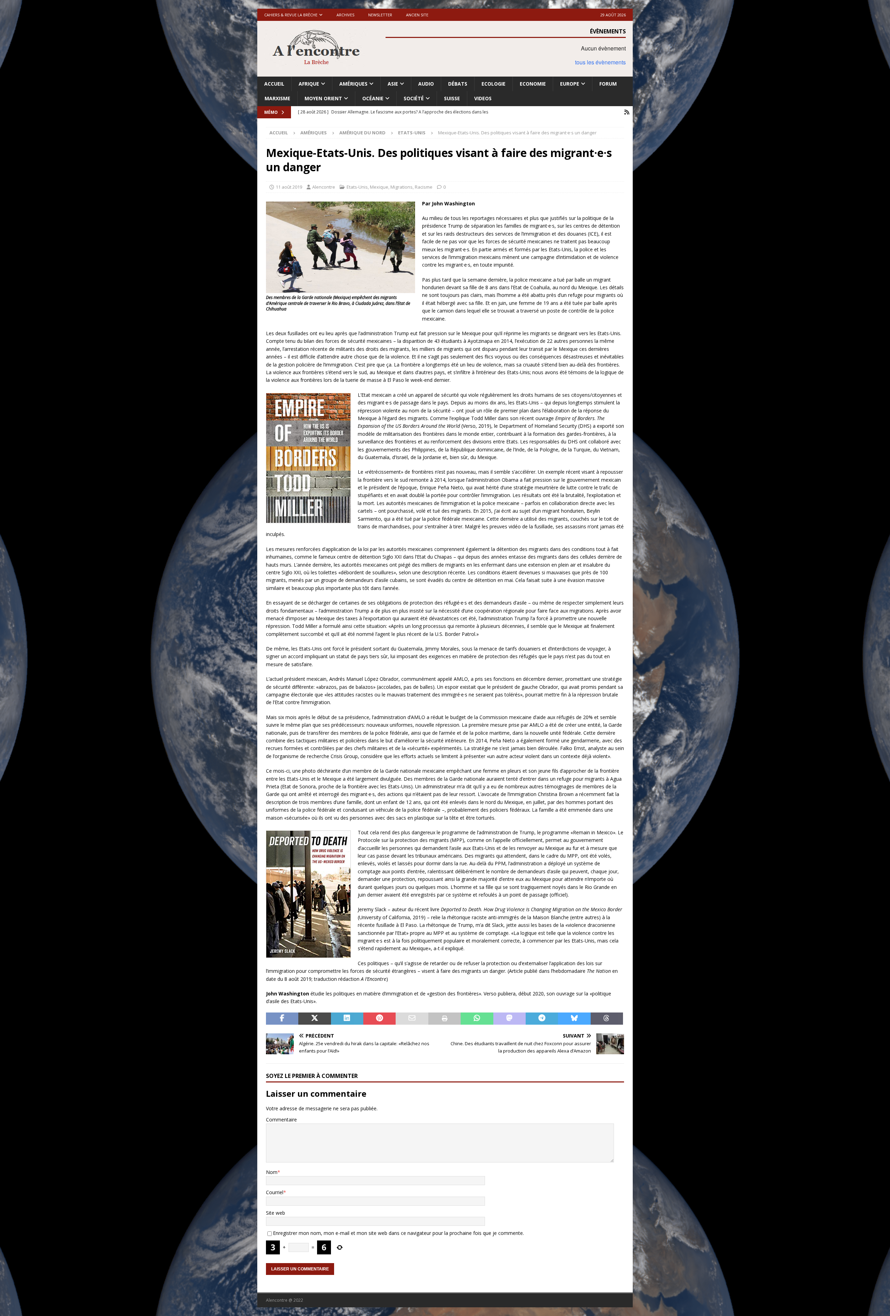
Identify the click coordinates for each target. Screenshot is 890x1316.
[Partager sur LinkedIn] (347, 1018)
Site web (275, 1212)
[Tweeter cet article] (314, 1018)
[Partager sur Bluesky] (574, 1018)
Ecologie (493, 83)
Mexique (379, 187)
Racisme (423, 187)
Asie (393, 83)
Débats (457, 83)
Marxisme (277, 98)
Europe (569, 83)
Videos (483, 98)
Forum (608, 83)
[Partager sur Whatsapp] (477, 1018)
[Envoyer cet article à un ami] (412, 1018)
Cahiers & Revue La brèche (290, 14)
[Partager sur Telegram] (542, 1018)
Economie (533, 83)
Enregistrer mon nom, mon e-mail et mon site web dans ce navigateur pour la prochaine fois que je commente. (398, 1233)
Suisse (452, 98)
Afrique (309, 83)
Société (414, 98)
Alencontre (323, 187)
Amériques (353, 83)
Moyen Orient (323, 98)
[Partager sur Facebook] (282, 1018)
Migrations (401, 187)
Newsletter (380, 14)
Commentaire (281, 1119)
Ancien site (417, 14)
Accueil (274, 83)
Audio (426, 83)
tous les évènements (600, 62)
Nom (271, 1172)
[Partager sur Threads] (607, 1018)
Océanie (372, 98)
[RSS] (627, 112)
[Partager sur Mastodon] (509, 1018)
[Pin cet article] (379, 1018)
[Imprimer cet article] (444, 1018)
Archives (345, 14)
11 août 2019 (289, 187)
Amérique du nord (362, 132)
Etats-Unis (357, 187)
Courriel (274, 1192)
